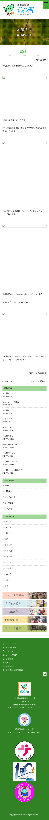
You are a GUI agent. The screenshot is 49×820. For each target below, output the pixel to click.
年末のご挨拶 (8, 428)
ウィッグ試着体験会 (36, 381)
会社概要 (9, 659)
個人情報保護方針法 (14, 670)
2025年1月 (6, 539)
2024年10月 (7, 557)
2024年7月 (6, 574)
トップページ (11, 644)
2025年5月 (6, 521)
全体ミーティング (9, 445)
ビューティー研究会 (10, 403)
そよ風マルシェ (8, 454)
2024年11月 (7, 551)
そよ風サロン (7, 394)
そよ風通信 (42, 373)
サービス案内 (11, 655)
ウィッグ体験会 (8, 497)
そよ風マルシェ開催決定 (12, 471)
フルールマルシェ (9, 462)
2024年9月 (6, 562)
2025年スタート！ (10, 420)
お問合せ (9, 666)
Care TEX (8, 381)
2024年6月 (6, 580)
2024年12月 (7, 545)
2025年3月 (6, 527)
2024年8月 (6, 568)
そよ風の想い (11, 648)
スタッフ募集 (7, 503)
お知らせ (6, 485)
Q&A (7, 663)
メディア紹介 (7, 509)
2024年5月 (6, 586)
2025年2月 (6, 533)
